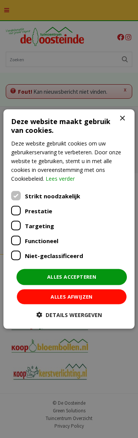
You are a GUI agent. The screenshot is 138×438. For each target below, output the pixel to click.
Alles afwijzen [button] (72, 296)
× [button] (122, 118)
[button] (69, 314)
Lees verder (60, 178)
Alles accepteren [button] (71, 276)
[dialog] (69, 219)
